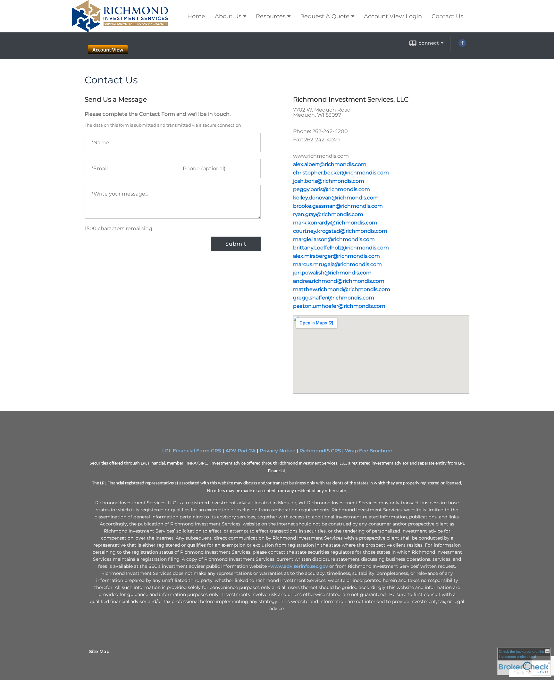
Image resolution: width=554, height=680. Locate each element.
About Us (228, 16)
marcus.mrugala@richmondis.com (337, 264)
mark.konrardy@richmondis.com (335, 223)
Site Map (99, 651)
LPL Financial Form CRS (192, 451)
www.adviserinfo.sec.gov (299, 566)
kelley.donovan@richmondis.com (336, 198)
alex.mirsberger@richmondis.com (336, 256)
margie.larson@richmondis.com (334, 239)
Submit (235, 244)
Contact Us (447, 16)
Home (196, 16)
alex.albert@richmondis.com (329, 164)
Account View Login (393, 16)
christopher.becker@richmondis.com (341, 173)
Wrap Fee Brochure (368, 451)
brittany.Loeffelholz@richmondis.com (341, 248)
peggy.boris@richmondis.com (331, 189)
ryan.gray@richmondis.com (328, 214)
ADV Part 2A (240, 451)
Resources (271, 16)
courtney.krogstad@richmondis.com (340, 231)
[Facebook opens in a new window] (462, 45)
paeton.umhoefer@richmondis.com (339, 306)
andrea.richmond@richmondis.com (338, 281)
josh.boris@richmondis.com (328, 181)
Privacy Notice (277, 451)
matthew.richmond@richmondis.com (341, 289)
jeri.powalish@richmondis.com (332, 273)
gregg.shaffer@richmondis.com (333, 298)
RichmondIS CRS (320, 451)
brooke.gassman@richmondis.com (338, 206)
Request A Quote (324, 16)
